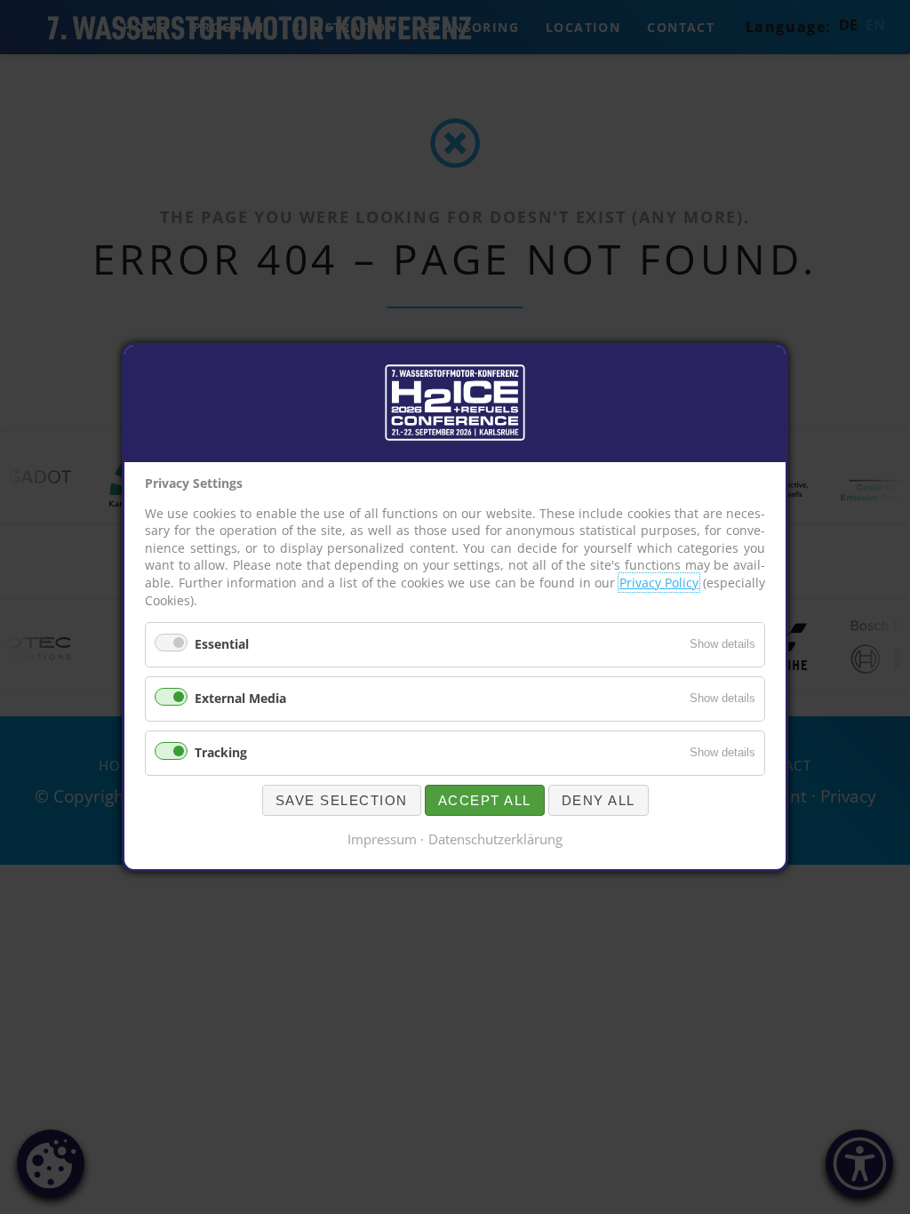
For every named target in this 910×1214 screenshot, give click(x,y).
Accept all (484, 799)
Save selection (341, 799)
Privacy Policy (659, 582)
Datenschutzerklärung (495, 838)
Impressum (382, 838)
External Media (240, 698)
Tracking (221, 751)
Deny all (598, 799)
